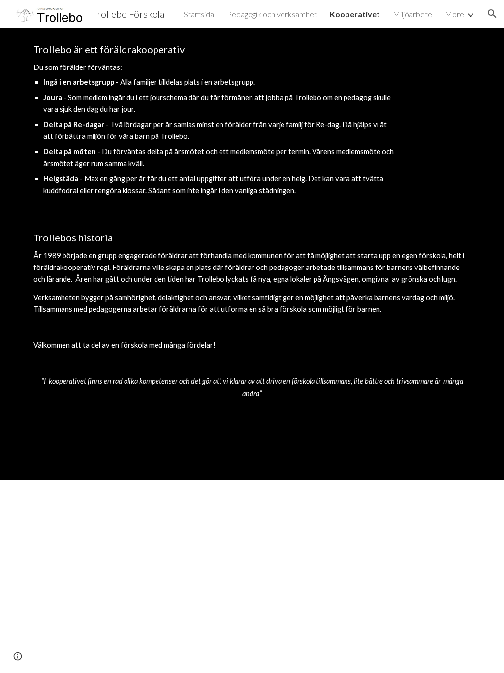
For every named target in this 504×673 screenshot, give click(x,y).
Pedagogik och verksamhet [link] (272, 14)
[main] (214, 120)
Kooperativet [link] (355, 14)
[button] (492, 14)
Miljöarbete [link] (412, 14)
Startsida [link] (199, 14)
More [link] (454, 14)
